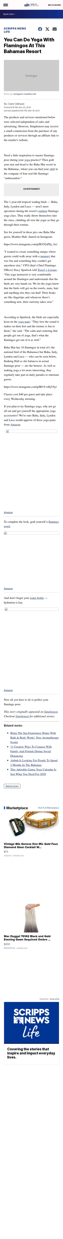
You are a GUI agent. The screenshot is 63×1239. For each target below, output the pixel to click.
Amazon (15, 424)
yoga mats (24, 321)
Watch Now (53, 5)
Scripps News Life (15, 30)
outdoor (42, 211)
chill (52, 169)
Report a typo (12, 786)
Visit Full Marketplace (48, 808)
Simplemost (51, 712)
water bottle (37, 598)
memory (45, 256)
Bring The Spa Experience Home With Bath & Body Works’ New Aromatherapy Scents (34, 737)
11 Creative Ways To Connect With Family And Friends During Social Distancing (31, 751)
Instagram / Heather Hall (24, 94)
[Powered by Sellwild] (54, 999)
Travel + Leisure (47, 270)
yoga (27, 160)
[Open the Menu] (5, 5)
